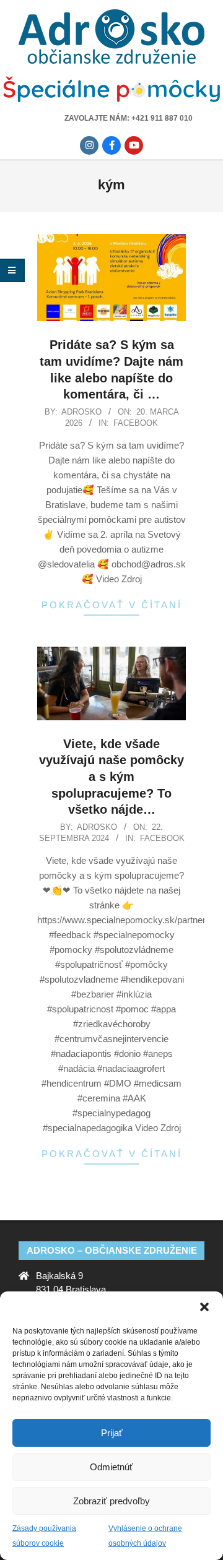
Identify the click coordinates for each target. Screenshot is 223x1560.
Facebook (135, 423)
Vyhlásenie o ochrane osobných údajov (145, 1536)
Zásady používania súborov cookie (44, 1536)
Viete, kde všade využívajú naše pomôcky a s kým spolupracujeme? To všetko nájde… (111, 777)
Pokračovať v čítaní (112, 605)
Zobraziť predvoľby (111, 1501)
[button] (204, 1307)
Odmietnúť (111, 1467)
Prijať (112, 1433)
